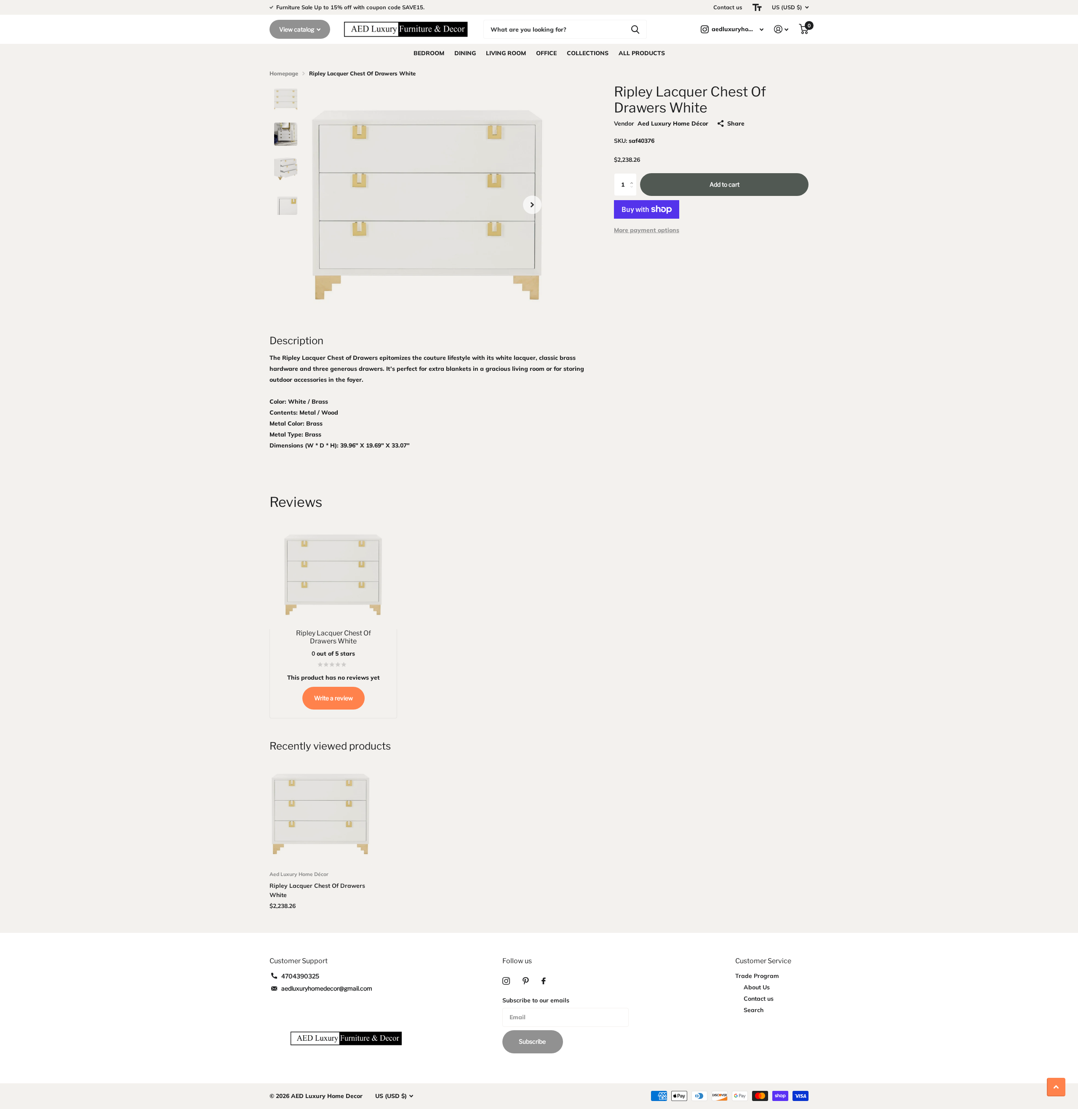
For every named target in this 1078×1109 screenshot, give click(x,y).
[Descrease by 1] (633, 192)
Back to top (1056, 1087)
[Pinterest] (526, 981)
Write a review (333, 698)
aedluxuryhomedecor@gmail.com (326, 988)
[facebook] (544, 981)
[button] (532, 204)
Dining (465, 53)
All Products (642, 53)
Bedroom (429, 53)
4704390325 (300, 976)
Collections (587, 53)
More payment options (646, 230)
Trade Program (757, 976)
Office (546, 53)
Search (753, 1010)
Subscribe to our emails (535, 1000)
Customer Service (763, 961)
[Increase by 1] (633, 177)
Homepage (284, 73)
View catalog (297, 29)
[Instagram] (506, 981)
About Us (757, 987)
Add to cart (724, 184)
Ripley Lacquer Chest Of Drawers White (317, 890)
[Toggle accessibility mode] (757, 7)
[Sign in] (781, 29)
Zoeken (635, 29)
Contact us (727, 7)
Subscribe (533, 1041)
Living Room (506, 53)
